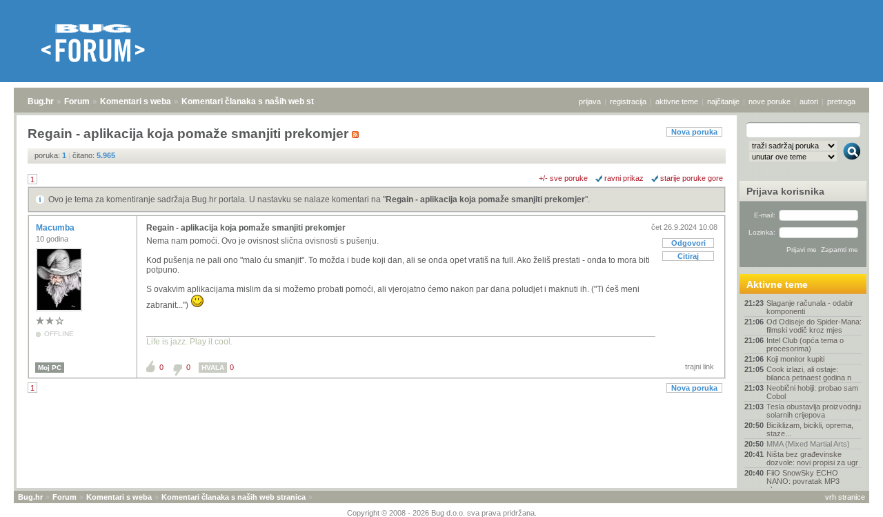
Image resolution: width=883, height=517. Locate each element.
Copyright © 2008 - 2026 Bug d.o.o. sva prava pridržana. (442, 513)
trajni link (699, 366)
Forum (77, 101)
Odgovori (688, 243)
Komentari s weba (135, 101)
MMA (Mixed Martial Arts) (808, 444)
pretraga (841, 101)
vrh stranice (845, 497)
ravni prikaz (624, 178)
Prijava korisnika (785, 191)
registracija (628, 101)
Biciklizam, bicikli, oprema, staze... (809, 429)
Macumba (56, 228)
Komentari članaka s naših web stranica (260, 101)
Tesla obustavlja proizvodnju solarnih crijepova (813, 410)
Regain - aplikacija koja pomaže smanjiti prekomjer (485, 199)
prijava (590, 101)
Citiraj (688, 256)
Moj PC (49, 367)
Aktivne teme (777, 284)
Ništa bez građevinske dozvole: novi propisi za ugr (812, 458)
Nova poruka (694, 132)
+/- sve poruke (563, 178)
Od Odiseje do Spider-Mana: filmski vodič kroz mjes (814, 326)
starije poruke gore (691, 178)
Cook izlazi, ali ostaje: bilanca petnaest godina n (808, 373)
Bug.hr (41, 101)
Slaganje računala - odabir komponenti (809, 307)
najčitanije (723, 101)
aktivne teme (676, 101)
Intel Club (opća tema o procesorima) (805, 344)
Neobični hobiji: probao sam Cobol (812, 392)
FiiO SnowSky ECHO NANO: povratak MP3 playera (803, 481)
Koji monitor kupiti (795, 359)
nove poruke (769, 101)
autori (809, 101)
